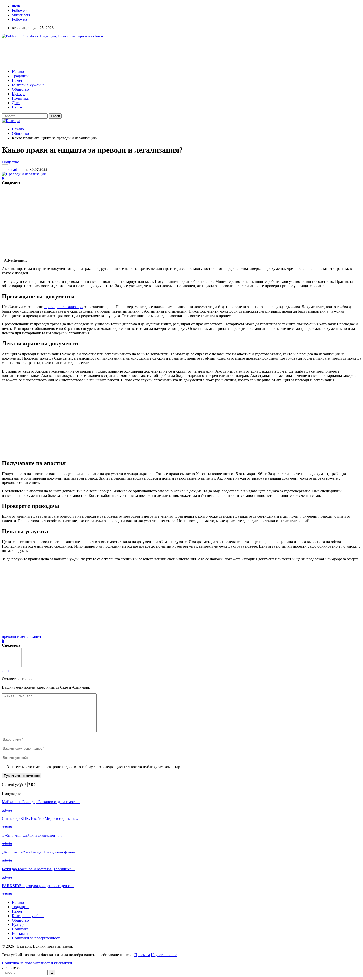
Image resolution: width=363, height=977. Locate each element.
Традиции (20, 76)
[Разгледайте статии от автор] (12, 666)
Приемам (142, 955)
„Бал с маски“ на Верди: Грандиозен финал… (40, 852)
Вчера (17, 107)
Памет (17, 80)
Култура (18, 94)
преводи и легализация (63, 307)
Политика (20, 98)
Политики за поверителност (36, 938)
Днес (16, 103)
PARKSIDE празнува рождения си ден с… (38, 886)
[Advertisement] (92, 53)
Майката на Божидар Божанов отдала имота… (41, 802)
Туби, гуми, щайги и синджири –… (32, 835)
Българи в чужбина (28, 85)
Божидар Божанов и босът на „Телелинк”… (38, 869)
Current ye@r (14, 784)
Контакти (20, 933)
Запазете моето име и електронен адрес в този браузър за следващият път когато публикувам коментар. (94, 767)
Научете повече (164, 955)
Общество (20, 89)
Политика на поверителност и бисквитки (37, 963)
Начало (18, 72)
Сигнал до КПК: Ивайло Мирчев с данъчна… (41, 819)
